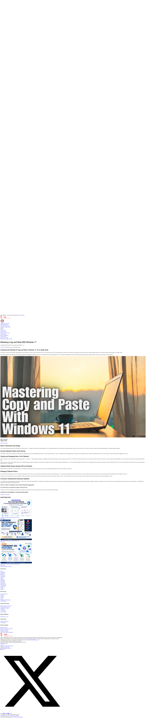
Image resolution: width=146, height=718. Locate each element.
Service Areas (3, 151)
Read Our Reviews (4, 443)
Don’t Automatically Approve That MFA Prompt (9, 540)
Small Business (3, 601)
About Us (2, 149)
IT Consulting (3, 610)
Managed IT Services (4, 608)
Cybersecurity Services (4, 156)
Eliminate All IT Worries (5, 607)
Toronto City (2, 586)
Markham (2, 579)
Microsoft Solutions (4, 324)
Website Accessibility (14, 715)
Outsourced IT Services (4, 154)
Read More (2, 518)
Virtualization (3, 622)
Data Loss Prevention (4, 629)
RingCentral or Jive (4, 616)
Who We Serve (3, 152)
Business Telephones (4, 153)
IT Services (2, 609)
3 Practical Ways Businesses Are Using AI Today (9, 517)
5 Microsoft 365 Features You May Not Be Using (9, 564)
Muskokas (2, 581)
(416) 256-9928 (6, 164)
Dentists (2, 596)
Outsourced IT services (4, 323)
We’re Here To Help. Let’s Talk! (6, 338)
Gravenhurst (2, 576)
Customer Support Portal (5, 327)
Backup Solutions (3, 627)
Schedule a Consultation (5, 494)
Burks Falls (2, 574)
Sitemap (2, 715)
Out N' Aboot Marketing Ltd (17, 717)
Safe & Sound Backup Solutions (6, 632)
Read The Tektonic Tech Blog (5, 566)
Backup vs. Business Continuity (6, 628)
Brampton (2, 573)
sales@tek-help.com (6, 166)
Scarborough (3, 585)
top (85, 473)
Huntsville (2, 577)
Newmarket (2, 583)
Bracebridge (2, 572)
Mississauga (2, 580)
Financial (2, 597)
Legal (1, 598)
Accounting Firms (3, 593)
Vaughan (2, 589)
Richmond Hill (3, 584)
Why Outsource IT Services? (5, 605)
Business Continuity (4, 337)
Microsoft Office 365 (4, 621)
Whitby (1, 587)
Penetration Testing (4, 631)
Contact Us (2, 158)
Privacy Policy (7, 715)
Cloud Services (3, 155)
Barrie (1, 571)
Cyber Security (3, 334)
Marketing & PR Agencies (5, 599)
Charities (2, 595)
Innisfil (1, 578)
